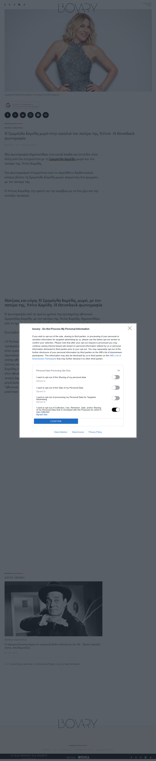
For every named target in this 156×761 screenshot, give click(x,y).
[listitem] (78, 370)
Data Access (78, 432)
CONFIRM (56, 421)
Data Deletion (60, 432)
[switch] (116, 377)
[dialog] (78, 380)
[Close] (131, 329)
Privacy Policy (95, 432)
